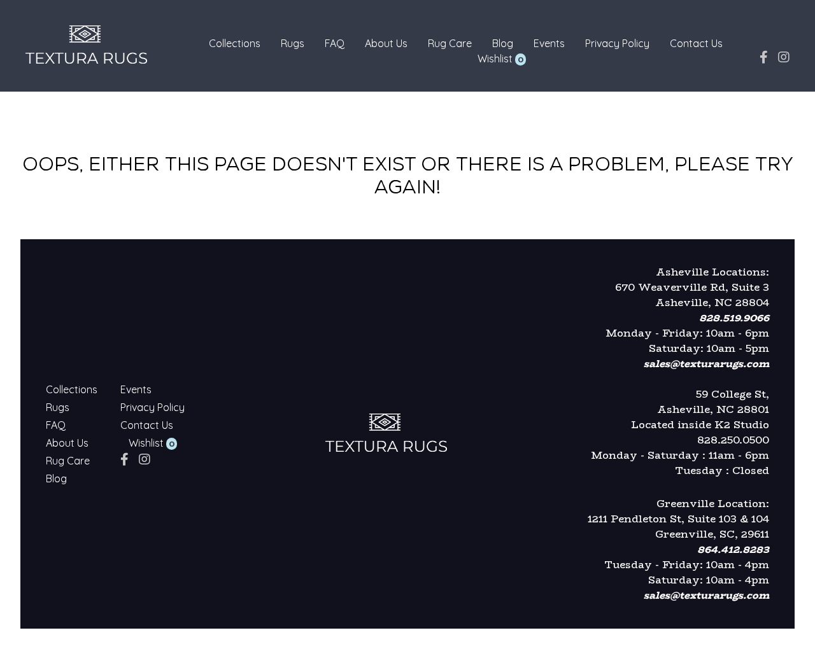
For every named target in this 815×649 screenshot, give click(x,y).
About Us (386, 43)
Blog (502, 43)
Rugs (292, 43)
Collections (234, 43)
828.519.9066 (734, 318)
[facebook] (764, 57)
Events (549, 43)
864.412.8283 (733, 549)
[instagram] (784, 57)
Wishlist (495, 58)
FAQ (334, 43)
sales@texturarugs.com (706, 364)
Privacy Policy (617, 43)
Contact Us (696, 43)
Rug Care (450, 43)
